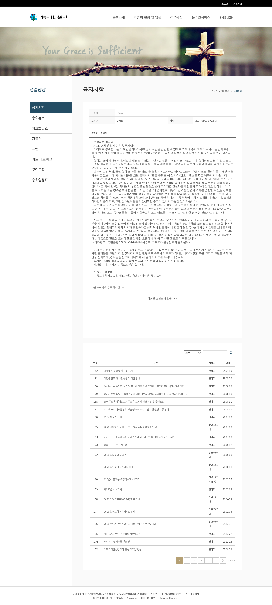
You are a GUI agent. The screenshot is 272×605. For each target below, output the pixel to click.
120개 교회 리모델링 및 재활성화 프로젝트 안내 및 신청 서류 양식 (136, 409)
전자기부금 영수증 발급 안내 (118, 541)
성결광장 (225, 91)
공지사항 (238, 91)
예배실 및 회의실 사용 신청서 (118, 370)
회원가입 (237, 3)
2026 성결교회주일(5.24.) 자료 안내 (122, 499)
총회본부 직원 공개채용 (116, 445)
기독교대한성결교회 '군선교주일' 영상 (123, 549)
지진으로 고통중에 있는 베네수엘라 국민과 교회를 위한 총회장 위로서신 (139, 437)
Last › (231, 560)
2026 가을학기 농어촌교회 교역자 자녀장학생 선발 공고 (132, 427)
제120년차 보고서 (113, 489)
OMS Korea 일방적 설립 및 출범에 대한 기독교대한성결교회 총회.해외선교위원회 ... (145, 386)
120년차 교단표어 (113, 417)
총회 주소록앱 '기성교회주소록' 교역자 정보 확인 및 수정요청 (134, 401)
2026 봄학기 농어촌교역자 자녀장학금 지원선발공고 (130, 524)
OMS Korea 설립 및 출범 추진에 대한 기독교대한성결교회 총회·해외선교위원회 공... (146, 394)
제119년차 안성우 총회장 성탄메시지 (122, 534)
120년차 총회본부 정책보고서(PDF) (122, 479)
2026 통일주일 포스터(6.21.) (118, 467)
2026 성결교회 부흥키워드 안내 (120, 511)
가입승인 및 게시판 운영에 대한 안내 (122, 378)
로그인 (224, 3)
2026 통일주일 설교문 (115, 455)
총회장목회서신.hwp (113, 287)
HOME (214, 91)
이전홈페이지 (192, 593)
